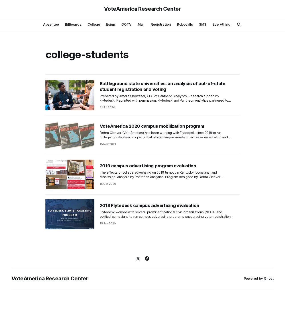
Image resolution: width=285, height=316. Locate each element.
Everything (221, 24)
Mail (141, 24)
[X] (138, 258)
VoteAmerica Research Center (142, 9)
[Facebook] (147, 258)
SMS (202, 24)
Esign (110, 24)
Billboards (73, 24)
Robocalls (185, 24)
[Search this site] (238, 24)
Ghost (269, 278)
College (94, 24)
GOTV (126, 24)
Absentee (51, 24)
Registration (161, 24)
